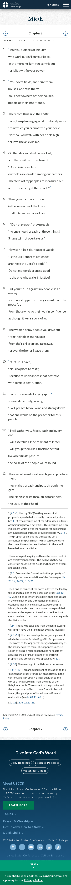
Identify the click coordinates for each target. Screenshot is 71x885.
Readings (53, 4)
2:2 (12, 573)
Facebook (22, 847)
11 (17, 635)
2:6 (12, 635)
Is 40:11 (32, 697)
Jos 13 (60, 592)
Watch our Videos (35, 770)
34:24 (19, 581)
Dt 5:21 (28, 581)
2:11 (13, 702)
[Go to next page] (65, 33)
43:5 (40, 697)
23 (33, 702)
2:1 (12, 513)
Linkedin (40, 847)
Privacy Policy (33, 880)
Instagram (49, 847)
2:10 (13, 664)
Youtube (31, 847)
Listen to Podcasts (47, 762)
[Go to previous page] (5, 33)
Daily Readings (20, 762)
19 (9, 596)
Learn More (18, 805)
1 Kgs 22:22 (23, 702)
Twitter (13, 847)
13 (19, 669)
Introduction (14, 40)
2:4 (12, 625)
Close (34, 864)
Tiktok (58, 847)
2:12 (13, 669)
